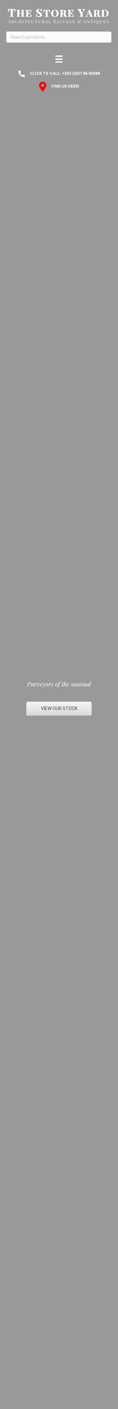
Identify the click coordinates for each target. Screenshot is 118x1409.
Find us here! (65, 86)
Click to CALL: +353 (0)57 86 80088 (65, 73)
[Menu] (59, 59)
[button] (59, 709)
